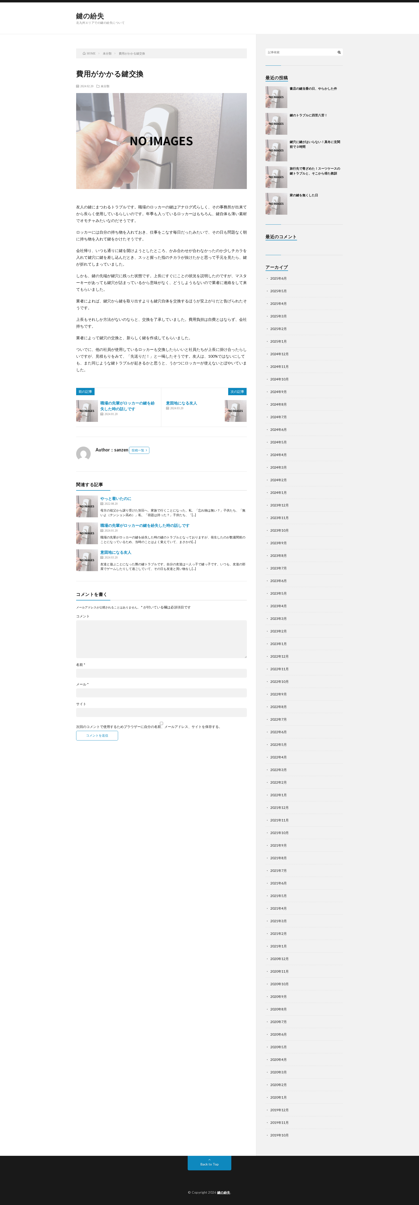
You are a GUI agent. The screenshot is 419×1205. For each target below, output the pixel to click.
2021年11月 (279, 820)
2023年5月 (278, 593)
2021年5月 (278, 896)
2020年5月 (278, 1047)
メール (82, 684)
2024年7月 (278, 417)
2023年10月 (279, 530)
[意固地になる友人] (236, 411)
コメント (83, 616)
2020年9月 (278, 996)
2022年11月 (279, 669)
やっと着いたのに (115, 498)
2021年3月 (278, 921)
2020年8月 (278, 1009)
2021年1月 (278, 946)
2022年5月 (278, 744)
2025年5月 (278, 291)
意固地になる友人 (181, 403)
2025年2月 (278, 329)
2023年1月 (278, 644)
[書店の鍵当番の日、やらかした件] (276, 97)
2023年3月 (278, 618)
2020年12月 (279, 959)
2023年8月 (278, 555)
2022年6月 (278, 732)
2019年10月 (279, 1135)
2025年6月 (278, 278)
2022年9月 (278, 694)
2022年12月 (279, 656)
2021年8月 (278, 858)
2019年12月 (279, 1110)
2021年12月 (279, 807)
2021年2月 (278, 933)
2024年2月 (278, 480)
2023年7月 (278, 568)
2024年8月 (278, 404)
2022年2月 (278, 782)
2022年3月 (278, 770)
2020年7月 (278, 1022)
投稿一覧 (138, 450)
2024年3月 (278, 467)
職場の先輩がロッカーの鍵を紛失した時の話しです (145, 525)
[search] (339, 52)
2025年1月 (278, 341)
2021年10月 (279, 833)
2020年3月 (278, 1072)
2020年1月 (278, 1097)
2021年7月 (278, 870)
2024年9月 (278, 392)
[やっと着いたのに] (87, 506)
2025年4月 (278, 303)
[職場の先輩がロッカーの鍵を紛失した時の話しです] (87, 411)
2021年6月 (278, 883)
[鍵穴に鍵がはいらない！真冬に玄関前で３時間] (276, 150)
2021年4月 (278, 908)
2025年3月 (278, 316)
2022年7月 (278, 719)
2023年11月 (279, 518)
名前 (80, 664)
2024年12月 (279, 354)
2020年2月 (278, 1085)
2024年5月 (278, 442)
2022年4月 (278, 757)
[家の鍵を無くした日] (276, 204)
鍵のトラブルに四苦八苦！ (309, 115)
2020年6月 (278, 1034)
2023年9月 (278, 543)
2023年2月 (278, 631)
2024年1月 (278, 492)
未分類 (105, 86)
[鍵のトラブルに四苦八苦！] (276, 124)
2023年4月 (278, 606)
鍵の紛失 (90, 15)
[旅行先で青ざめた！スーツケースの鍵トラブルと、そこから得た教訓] (276, 177)
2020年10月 (279, 984)
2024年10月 (279, 379)
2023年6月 (278, 581)
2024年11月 (279, 366)
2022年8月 (278, 707)
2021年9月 (278, 845)
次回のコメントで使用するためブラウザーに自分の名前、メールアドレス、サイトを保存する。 (149, 726)
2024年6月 (278, 429)
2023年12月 (279, 505)
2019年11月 (279, 1122)
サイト (81, 704)
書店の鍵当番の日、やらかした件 (313, 88)
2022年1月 (278, 795)
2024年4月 (278, 455)
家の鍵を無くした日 (304, 195)
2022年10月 (279, 681)
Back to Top (210, 1164)
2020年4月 (278, 1059)
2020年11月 (279, 971)
